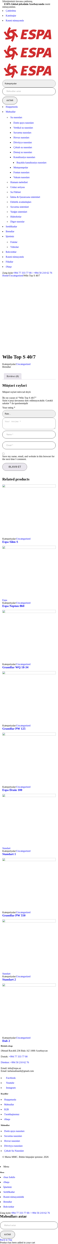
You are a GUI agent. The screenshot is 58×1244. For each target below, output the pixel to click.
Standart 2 (9, 979)
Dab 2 (6, 1040)
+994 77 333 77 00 (18, 1056)
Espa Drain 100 (12, 790)
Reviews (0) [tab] (13, 376)
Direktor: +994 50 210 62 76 (15, 1062)
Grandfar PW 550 (14, 915)
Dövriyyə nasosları (13, 1146)
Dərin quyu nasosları (14, 1131)
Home (5, 275)
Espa (4, 600)
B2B (6, 1109)
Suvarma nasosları (13, 1136)
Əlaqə (7, 1119)
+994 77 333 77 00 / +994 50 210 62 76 (32, 272)
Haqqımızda (10, 1099)
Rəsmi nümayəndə (15, 20)
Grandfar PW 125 (14, 728)
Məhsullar (9, 1104)
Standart (6, 848)
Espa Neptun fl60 (13, 606)
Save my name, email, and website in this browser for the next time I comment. (28, 457)
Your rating (8, 407)
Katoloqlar (11, 15)
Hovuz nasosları (12, 1141)
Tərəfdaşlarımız (11, 1114)
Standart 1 (9, 854)
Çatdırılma (11, 10)
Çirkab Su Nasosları (14, 1150)
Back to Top (6, 1239)
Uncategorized (16, 275)
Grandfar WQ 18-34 (15, 667)
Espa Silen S (10, 541)
